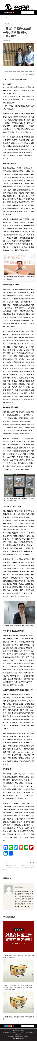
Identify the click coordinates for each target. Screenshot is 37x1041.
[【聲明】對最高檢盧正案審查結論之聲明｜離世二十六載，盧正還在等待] (18, 936)
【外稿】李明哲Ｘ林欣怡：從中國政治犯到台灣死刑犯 (10, 867)
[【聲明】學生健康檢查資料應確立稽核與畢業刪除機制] (18, 1002)
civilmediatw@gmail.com (18, 1038)
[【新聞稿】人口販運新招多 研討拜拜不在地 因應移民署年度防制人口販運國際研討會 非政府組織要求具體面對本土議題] (18, 970)
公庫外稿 (19, 887)
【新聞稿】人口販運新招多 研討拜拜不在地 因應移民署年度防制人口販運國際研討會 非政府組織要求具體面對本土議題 (18, 987)
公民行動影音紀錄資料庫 (18, 1030)
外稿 (7, 24)
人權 (4, 24)
